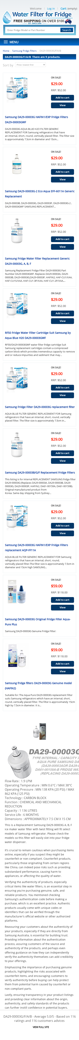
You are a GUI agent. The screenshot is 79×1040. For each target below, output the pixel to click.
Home (6, 50)
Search (66, 30)
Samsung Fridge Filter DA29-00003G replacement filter (40, 407)
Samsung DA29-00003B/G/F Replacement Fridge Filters (40, 472)
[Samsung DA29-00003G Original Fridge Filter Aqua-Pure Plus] (16, 596)
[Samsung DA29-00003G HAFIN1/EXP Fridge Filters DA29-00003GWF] (16, 93)
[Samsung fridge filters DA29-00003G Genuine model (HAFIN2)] (16, 660)
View (63, 105)
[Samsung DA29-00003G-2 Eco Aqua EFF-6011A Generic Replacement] (16, 168)
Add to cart (62, 97)
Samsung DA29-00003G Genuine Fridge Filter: (31, 631)
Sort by (8, 65)
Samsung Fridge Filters (24, 50)
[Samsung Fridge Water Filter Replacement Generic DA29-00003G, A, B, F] (16, 235)
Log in (51, 8)
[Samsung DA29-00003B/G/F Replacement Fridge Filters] (16, 449)
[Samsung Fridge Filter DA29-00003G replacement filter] (16, 383)
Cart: (64, 8)
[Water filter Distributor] (39, 17)
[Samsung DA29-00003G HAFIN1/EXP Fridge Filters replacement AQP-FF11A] (16, 522)
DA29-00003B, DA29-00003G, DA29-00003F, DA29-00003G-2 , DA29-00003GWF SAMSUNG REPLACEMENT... (38, 204)
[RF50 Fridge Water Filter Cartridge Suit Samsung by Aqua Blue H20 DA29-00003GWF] (16, 309)
